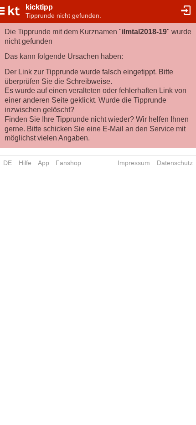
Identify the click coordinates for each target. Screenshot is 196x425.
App (43, 162)
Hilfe (25, 162)
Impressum (134, 162)
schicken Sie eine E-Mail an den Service (108, 129)
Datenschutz (175, 162)
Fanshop (68, 162)
